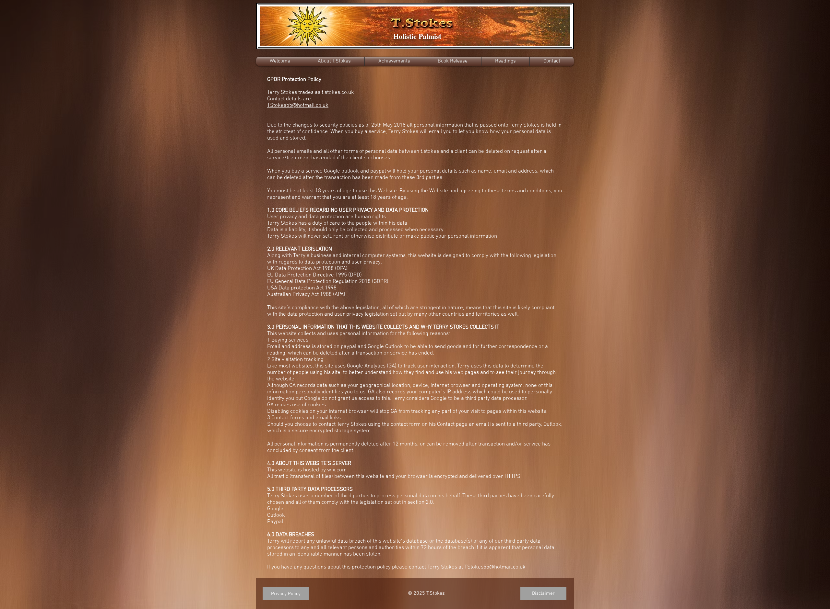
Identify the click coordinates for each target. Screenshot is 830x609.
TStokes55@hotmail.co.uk (495, 567)
